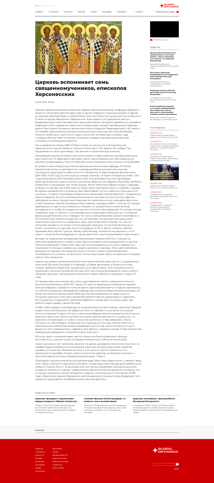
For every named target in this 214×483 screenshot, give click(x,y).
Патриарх (121, 12)
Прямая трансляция (165, 12)
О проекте (54, 12)
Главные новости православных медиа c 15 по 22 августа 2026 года (163, 187)
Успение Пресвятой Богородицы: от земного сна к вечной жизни (105, 400)
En (42, 6)
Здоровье (57, 449)
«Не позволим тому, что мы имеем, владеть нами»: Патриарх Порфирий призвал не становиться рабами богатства (164, 147)
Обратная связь (60, 462)
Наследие (107, 12)
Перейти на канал (161, 40)
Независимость (60, 455)
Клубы (94, 12)
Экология (40, 471)
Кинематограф (59, 458)
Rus (36, 6)
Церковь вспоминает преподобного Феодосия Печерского (154, 400)
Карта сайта (58, 468)
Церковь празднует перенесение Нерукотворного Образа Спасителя (56, 400)
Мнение (81, 12)
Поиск (139, 12)
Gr (48, 6)
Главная (39, 12)
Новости (68, 12)
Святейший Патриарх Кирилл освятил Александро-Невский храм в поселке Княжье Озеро (164, 158)
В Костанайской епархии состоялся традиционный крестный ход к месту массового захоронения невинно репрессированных (163, 110)
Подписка (57, 465)
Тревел (38, 468)
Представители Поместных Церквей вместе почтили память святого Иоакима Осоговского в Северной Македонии (163, 57)
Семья (55, 452)
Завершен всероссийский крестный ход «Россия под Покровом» (163, 92)
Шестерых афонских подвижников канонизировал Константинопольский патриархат (164, 75)
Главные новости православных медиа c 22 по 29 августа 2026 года (164, 136)
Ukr (53, 6)
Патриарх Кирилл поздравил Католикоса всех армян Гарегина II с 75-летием (164, 196)
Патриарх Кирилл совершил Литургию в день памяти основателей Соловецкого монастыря (161, 208)
